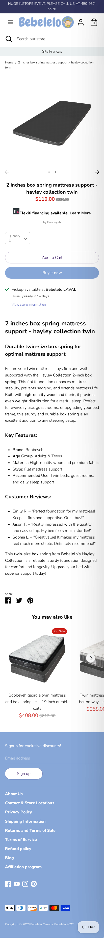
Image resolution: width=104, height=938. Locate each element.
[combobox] (17, 238)
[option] (52, 51)
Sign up (24, 773)
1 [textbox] (10, 240)
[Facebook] (8, 883)
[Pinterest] (34, 883)
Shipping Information (25, 821)
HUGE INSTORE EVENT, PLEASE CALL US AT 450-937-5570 (52, 6)
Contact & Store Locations (29, 803)
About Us (14, 794)
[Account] (81, 20)
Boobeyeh (54, 222)
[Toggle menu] (10, 22)
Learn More (80, 213)
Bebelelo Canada (41, 924)
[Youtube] (17, 883)
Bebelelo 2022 (64, 924)
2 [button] (55, 172)
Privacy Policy (18, 812)
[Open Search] (8, 39)
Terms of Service (21, 839)
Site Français (52, 51)
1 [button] (49, 172)
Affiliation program (23, 867)
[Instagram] (25, 883)
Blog (9, 858)
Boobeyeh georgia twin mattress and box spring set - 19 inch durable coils (37, 702)
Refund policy (18, 849)
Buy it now (52, 273)
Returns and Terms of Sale (30, 830)
